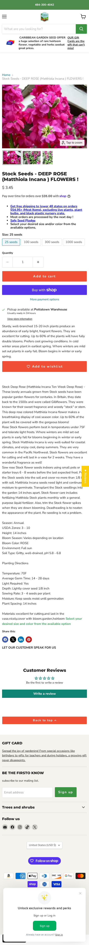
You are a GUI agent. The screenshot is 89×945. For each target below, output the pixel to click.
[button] (12, 158)
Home (6, 75)
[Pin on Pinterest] (29, 639)
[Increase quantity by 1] (38, 262)
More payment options (44, 299)
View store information (19, 318)
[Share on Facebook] (5, 639)
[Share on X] (13, 639)
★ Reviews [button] (85, 476)
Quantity (7, 253)
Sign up (65, 792)
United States (42, 845)
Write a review (44, 693)
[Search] (81, 29)
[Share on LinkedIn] (21, 639)
